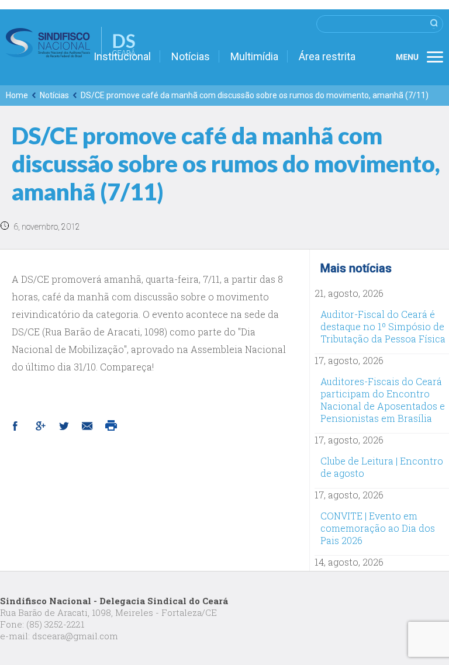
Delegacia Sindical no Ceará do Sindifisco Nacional (71, 42)
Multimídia (254, 56)
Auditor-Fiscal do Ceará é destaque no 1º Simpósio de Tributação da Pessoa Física (382, 326)
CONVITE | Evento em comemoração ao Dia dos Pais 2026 (377, 528)
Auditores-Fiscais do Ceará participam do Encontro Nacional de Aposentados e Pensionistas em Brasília (382, 399)
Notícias (190, 56)
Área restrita (327, 56)
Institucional (122, 56)
